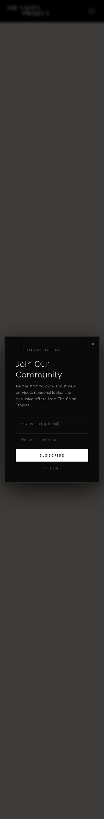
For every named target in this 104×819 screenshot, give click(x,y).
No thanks (52, 468)
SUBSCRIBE (52, 455)
